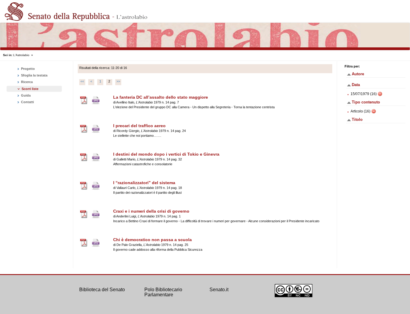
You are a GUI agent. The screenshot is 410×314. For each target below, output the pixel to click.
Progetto (27, 68)
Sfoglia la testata (33, 75)
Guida (25, 95)
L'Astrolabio (21, 55)
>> (118, 81)
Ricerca (26, 82)
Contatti (27, 102)
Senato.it (219, 289)
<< (82, 81)
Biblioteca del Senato (102, 289)
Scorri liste (30, 89)
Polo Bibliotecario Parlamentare (163, 292)
